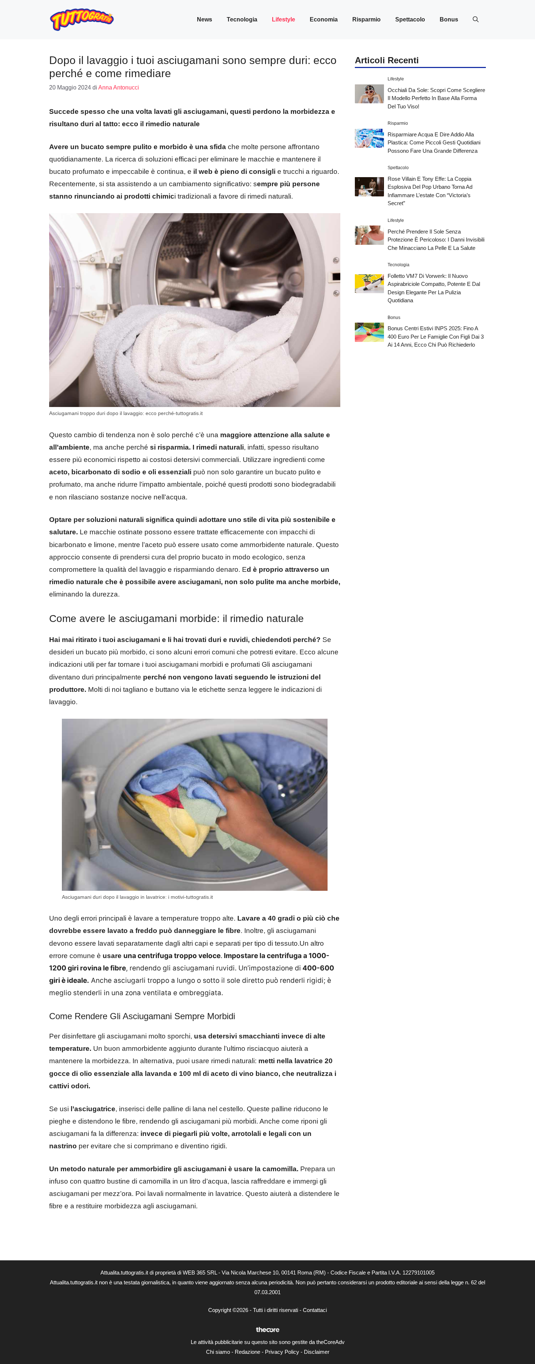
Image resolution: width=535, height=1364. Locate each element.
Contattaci (315, 1310)
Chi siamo (218, 1352)
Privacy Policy (282, 1352)
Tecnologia (242, 19)
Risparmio (366, 19)
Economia (324, 19)
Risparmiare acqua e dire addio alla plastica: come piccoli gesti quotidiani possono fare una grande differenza (434, 142)
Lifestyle (283, 19)
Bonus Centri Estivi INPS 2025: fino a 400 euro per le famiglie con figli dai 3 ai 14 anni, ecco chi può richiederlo (436, 336)
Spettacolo (410, 19)
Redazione (247, 1352)
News (204, 19)
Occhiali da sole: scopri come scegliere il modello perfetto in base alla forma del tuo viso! (436, 98)
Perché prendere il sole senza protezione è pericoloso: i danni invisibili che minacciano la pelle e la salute (436, 239)
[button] (475, 20)
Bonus (449, 19)
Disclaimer (316, 1352)
